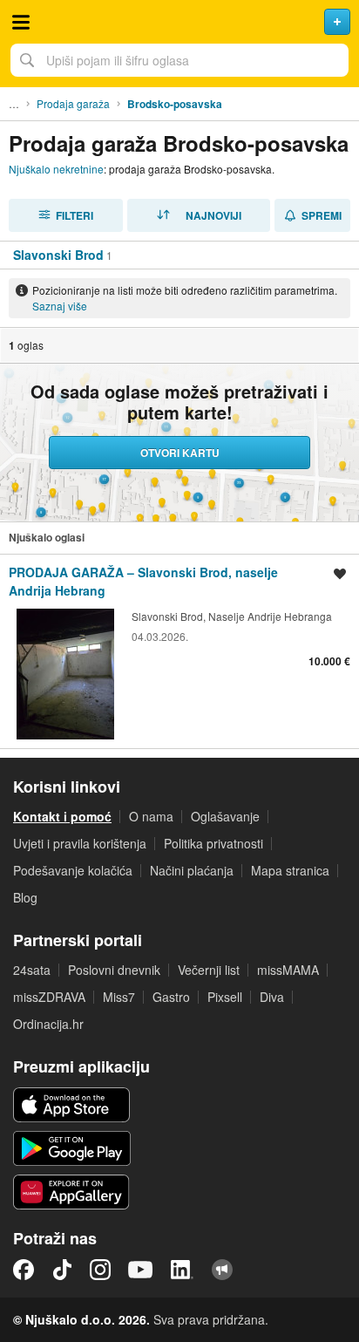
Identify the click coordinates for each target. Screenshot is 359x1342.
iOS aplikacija (72, 1104)
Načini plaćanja (192, 870)
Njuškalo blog (222, 1269)
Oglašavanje (225, 816)
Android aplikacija (72, 1148)
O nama (151, 816)
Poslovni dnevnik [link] (114, 969)
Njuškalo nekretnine (56, 168)
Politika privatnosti (213, 843)
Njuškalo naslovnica (179, 22)
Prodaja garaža (73, 103)
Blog (25, 897)
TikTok (61, 1269)
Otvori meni (21, 22)
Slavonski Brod (58, 254)
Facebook (23, 1269)
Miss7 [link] (119, 996)
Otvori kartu (180, 452)
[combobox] (179, 60)
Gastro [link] (171, 996)
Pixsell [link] (224, 996)
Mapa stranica (290, 870)
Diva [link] (272, 996)
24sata (32, 969)
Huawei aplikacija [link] (72, 1192)
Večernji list (209, 969)
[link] (179, 651)
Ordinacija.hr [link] (48, 1023)
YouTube (140, 1269)
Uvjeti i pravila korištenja (79, 843)
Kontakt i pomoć (62, 816)
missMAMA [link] (288, 969)
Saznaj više (59, 305)
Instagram (100, 1269)
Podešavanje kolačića (72, 870)
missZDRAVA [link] (49, 996)
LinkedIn (182, 1269)
